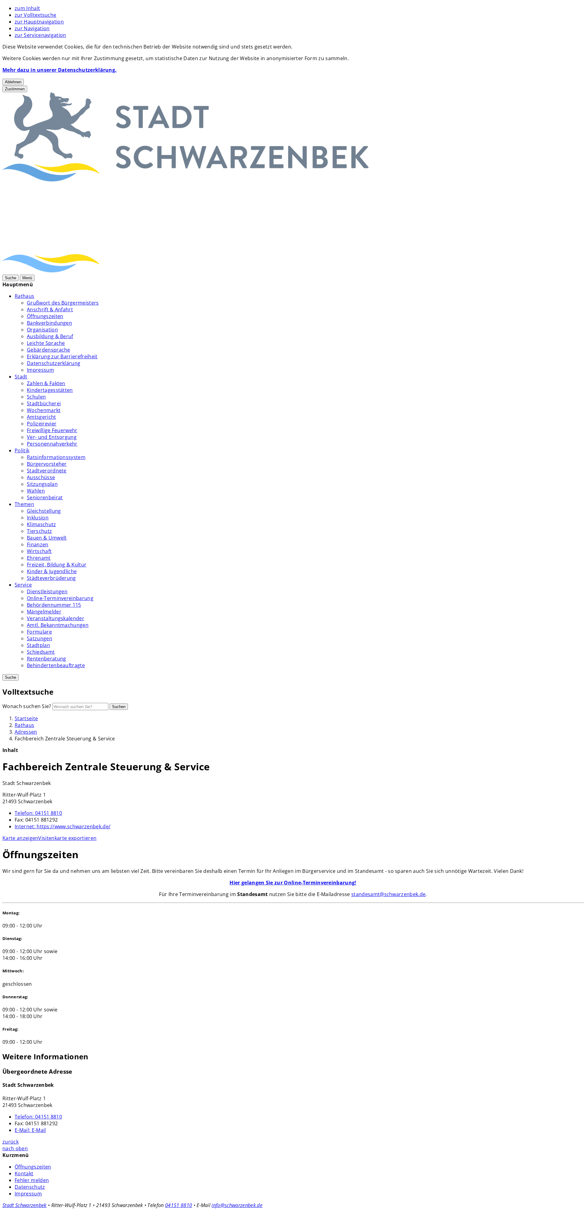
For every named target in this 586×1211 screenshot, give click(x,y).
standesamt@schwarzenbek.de (388, 894)
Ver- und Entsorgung (52, 437)
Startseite (26, 718)
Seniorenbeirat (45, 497)
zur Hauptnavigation (39, 21)
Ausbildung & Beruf (50, 336)
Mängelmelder (44, 611)
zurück (10, 1141)
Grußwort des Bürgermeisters (63, 302)
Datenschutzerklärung (53, 363)
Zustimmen (15, 89)
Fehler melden (32, 1180)
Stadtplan (38, 645)
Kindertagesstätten (50, 390)
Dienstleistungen (47, 591)
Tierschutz (39, 531)
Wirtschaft (39, 551)
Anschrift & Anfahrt (50, 309)
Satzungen (39, 638)
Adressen (26, 731)
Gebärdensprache (48, 349)
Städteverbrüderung (51, 578)
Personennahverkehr (52, 443)
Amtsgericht (41, 417)
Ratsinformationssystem (56, 457)
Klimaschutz (41, 524)
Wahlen (36, 490)
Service (23, 584)
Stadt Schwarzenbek (24, 1205)
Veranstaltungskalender (55, 618)
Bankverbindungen (49, 323)
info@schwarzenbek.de (237, 1205)
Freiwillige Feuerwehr (52, 430)
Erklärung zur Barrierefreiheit (62, 356)
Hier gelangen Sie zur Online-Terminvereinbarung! (293, 882)
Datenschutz (30, 1187)
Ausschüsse (41, 477)
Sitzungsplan (42, 484)
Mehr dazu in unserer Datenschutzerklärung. (59, 70)
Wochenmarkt (44, 410)
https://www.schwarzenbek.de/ (62, 826)
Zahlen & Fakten (46, 383)
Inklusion (38, 517)
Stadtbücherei (44, 403)
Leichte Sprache (46, 343)
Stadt (21, 376)
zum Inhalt (27, 8)
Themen (24, 504)
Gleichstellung (44, 511)
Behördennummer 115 (54, 605)
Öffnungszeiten (45, 316)
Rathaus (24, 296)
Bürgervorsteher (47, 464)
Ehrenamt (39, 558)
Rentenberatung (46, 658)
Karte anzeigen (20, 838)
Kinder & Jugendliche (52, 571)
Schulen (36, 396)
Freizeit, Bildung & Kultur (56, 564)
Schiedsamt (41, 652)
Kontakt (24, 1173)
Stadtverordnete (47, 470)
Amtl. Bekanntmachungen (58, 625)
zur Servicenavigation (40, 35)
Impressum (40, 370)
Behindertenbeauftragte (56, 665)
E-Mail (30, 1130)
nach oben (15, 1148)
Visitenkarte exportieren (67, 838)
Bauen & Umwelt (47, 537)
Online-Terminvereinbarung (60, 598)
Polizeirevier (41, 423)
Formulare (39, 631)
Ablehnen (13, 82)
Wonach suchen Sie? (26, 706)
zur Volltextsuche (35, 15)
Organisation (42, 329)
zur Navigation (32, 28)
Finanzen (38, 544)
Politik (22, 450)
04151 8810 (38, 813)
